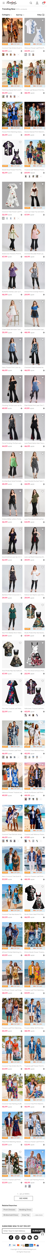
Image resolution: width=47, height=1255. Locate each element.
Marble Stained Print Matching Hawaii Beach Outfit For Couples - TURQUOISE (34, 132)
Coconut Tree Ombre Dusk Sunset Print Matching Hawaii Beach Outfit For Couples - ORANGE (12, 48)
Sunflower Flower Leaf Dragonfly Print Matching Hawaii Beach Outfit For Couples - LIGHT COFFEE (12, 990)
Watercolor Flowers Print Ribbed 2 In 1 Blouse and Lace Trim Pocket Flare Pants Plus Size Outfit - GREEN (12, 254)
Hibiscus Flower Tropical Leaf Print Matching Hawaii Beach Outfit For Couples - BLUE (12, 792)
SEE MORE (23, 1198)
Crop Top (25, 1215)
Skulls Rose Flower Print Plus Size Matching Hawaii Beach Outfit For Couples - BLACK (12, 170)
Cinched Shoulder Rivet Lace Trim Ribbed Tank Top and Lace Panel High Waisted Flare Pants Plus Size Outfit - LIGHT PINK (34, 254)
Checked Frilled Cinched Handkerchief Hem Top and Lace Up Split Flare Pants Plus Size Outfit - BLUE (34, 367)
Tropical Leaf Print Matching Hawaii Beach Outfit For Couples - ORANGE (34, 990)
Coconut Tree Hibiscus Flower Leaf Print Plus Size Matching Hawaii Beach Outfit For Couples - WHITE (34, 750)
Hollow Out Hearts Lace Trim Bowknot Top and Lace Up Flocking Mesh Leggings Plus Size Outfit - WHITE (34, 595)
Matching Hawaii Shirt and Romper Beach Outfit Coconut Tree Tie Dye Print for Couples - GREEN (12, 90)
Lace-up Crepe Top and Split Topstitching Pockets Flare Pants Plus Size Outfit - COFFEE (34, 212)
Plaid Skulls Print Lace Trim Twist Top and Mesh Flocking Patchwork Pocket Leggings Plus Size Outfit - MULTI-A (34, 405)
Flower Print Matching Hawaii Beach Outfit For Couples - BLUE (12, 132)
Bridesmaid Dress (11, 1215)
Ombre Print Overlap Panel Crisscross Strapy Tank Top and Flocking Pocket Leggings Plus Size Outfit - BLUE (34, 292)
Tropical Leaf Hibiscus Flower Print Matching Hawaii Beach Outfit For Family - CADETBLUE (34, 170)
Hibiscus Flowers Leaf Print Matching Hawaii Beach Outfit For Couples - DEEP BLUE (12, 750)
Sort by (19, 15)
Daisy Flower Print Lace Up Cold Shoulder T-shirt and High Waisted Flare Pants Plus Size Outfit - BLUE (12, 367)
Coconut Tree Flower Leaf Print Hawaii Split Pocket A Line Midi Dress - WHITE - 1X (12, 212)
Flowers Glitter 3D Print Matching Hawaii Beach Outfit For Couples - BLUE (34, 1028)
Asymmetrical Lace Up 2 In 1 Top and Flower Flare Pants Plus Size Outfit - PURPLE (12, 557)
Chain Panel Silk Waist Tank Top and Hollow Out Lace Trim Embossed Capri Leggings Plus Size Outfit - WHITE (12, 329)
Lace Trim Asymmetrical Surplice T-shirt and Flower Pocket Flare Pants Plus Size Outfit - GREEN (34, 519)
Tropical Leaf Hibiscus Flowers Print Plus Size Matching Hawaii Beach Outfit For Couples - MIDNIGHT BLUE (34, 834)
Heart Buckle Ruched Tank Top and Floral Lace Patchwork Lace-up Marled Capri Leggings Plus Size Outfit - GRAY (34, 481)
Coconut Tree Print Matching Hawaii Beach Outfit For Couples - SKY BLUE (34, 1104)
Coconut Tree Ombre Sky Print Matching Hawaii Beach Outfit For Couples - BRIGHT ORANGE (12, 1066)
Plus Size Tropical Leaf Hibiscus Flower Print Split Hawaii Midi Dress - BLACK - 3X (12, 708)
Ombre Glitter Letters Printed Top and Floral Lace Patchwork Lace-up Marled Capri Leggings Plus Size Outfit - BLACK (12, 519)
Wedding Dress (25, 1210)
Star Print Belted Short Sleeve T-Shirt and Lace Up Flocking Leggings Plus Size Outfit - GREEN (12, 633)
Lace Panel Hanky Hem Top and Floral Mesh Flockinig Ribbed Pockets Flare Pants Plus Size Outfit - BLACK (34, 443)
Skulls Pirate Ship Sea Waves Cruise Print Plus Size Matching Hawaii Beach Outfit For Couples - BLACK (34, 633)
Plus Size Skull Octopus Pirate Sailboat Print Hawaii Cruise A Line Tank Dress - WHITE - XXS (34, 671)
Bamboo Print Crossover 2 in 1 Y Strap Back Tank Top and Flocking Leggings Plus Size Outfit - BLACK (12, 595)
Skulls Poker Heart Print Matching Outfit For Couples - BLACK (34, 914)
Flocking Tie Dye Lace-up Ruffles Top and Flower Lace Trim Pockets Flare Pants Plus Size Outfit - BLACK (12, 405)
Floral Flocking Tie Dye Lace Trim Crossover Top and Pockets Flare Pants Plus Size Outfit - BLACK (12, 443)
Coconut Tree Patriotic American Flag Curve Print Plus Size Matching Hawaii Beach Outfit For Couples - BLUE (12, 834)
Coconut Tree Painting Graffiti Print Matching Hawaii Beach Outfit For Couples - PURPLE (12, 1104)
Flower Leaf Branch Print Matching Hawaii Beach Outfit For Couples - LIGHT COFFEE (34, 90)
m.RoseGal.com (13, 3)
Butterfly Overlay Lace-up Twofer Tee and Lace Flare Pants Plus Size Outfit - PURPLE (12, 292)
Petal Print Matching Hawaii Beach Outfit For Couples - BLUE (12, 1142)
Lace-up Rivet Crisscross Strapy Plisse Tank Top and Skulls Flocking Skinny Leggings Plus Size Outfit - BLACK (34, 557)
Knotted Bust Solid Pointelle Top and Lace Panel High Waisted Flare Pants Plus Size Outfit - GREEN (12, 481)
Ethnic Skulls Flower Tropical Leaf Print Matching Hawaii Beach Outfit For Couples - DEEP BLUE (34, 952)
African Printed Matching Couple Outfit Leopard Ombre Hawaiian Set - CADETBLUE (12, 952)
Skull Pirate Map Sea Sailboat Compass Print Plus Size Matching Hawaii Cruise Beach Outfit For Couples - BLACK (12, 671)
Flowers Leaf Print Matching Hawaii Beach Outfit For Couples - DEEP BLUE (12, 1028)
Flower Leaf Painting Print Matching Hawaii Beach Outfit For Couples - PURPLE (34, 1180)
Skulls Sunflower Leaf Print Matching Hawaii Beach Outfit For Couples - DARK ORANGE (34, 792)
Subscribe (38, 1231)
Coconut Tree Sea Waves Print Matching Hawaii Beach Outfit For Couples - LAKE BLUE (12, 914)
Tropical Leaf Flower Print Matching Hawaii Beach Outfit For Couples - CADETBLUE (34, 1066)
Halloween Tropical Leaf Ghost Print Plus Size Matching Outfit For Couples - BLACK (34, 708)
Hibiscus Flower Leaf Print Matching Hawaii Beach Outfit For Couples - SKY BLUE (34, 1142)
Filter (39, 15)
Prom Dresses (9, 1210)
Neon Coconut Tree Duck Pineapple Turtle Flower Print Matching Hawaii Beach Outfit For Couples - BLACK (12, 876)
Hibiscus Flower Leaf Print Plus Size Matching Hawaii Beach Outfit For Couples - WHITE (34, 48)
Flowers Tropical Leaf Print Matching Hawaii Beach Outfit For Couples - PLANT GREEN (12, 1180)
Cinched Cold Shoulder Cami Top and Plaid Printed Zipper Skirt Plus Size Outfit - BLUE (34, 329)
